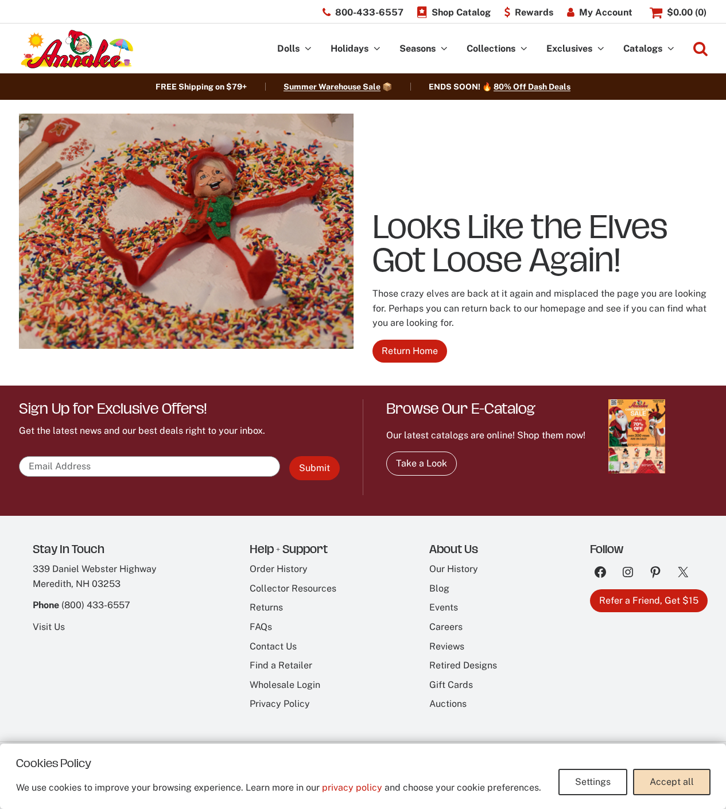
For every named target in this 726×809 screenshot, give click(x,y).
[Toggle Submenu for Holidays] (377, 49)
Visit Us (49, 626)
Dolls (288, 48)
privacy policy (352, 787)
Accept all (672, 781)
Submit (314, 467)
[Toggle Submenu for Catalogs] (671, 49)
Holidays (349, 48)
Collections (491, 48)
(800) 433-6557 (95, 605)
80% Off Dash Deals (532, 86)
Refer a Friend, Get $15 (648, 600)
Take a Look (421, 463)
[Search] (700, 49)
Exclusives (569, 48)
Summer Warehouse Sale (332, 86)
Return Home (410, 350)
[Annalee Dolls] (76, 49)
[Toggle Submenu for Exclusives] (600, 49)
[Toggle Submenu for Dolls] (308, 49)
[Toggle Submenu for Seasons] (444, 49)
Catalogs (642, 48)
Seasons (417, 48)
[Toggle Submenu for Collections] (524, 49)
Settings (593, 781)
